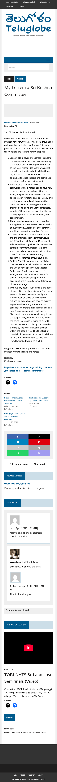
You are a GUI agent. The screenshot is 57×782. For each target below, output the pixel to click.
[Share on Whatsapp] (17, 453)
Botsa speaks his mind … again (24, 488)
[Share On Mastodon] (39, 453)
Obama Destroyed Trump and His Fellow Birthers (25, 732)
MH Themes (41, 779)
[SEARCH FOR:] (28, 66)
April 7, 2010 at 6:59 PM (26, 528)
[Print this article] (39, 447)
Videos (22, 775)
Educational (45, 2)
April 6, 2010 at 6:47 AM (27, 562)
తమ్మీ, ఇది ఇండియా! (29, 2)
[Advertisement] (30, 49)
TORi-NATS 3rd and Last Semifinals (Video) (27, 678)
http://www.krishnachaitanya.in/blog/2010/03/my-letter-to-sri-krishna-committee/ (28, 369)
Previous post (20, 464)
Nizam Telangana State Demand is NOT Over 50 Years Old (13, 401)
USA (15, 775)
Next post (39, 464)
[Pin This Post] (39, 442)
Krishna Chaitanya (20, 123)
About (40, 775)
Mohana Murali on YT (16, 625)
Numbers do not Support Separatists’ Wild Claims (38, 399)
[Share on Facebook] (17, 436)
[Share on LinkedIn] (17, 442)
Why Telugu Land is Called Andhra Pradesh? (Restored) (14, 417)
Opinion (10, 6)
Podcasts (21, 6)
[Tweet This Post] (39, 436)
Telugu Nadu (9, 484)
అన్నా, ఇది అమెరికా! (12, 2)
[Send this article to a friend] (17, 447)
